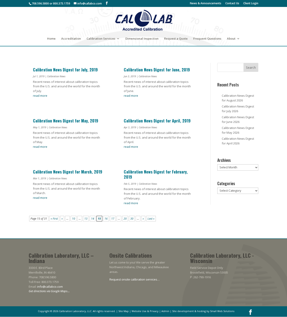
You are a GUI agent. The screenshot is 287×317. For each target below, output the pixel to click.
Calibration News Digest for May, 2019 (65, 121)
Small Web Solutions (222, 311)
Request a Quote (176, 39)
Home (51, 39)
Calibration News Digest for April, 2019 (157, 121)
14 (92, 219)
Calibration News (56, 76)
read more (40, 96)
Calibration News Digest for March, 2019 (67, 172)
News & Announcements (205, 3)
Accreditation (71, 39)
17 (112, 219)
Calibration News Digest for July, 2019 (65, 70)
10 (73, 219)
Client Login (250, 3)
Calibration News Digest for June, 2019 (157, 70)
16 (106, 219)
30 (131, 219)
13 (85, 219)
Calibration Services (101, 39)
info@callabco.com (50, 287)
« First (54, 219)
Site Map (123, 311)
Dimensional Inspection (142, 39)
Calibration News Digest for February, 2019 (156, 174)
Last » (151, 219)
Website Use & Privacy (145, 311)
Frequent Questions (207, 39)
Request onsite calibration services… (134, 279)
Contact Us (232, 3)
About (231, 39)
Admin (165, 311)
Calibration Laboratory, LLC (75, 311)
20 (125, 219)
